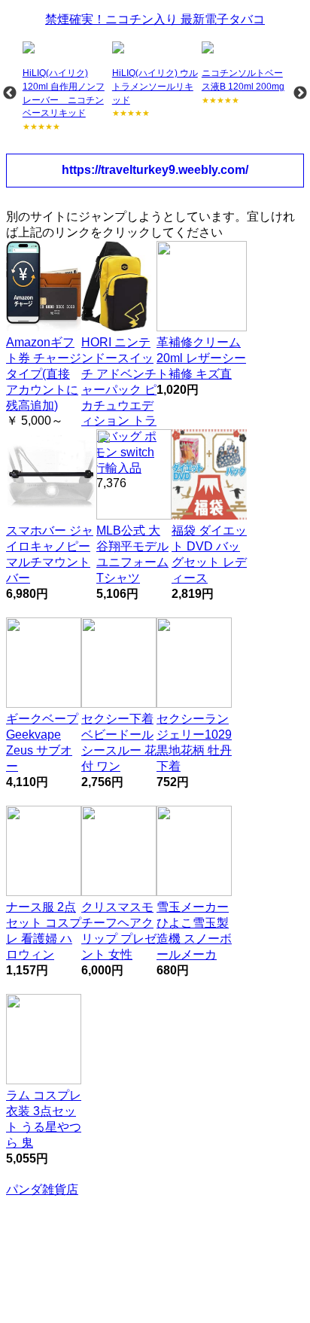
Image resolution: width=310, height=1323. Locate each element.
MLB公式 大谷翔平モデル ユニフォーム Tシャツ (132, 554)
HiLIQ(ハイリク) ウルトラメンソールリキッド (155, 86)
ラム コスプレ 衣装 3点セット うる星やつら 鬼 (43, 1118)
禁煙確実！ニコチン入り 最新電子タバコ (155, 19)
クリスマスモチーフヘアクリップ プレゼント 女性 (119, 930)
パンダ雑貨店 (42, 1189)
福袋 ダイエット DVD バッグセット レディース (209, 554)
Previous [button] (9, 93)
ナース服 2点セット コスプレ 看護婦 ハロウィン (43, 930)
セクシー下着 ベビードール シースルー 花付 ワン (119, 742)
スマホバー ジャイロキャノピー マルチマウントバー (49, 554)
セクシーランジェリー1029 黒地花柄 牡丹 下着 (194, 742)
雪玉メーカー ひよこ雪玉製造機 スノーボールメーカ (194, 930)
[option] (66, 87)
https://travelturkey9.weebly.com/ (155, 169)
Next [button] (300, 93)
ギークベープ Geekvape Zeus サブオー (42, 742)
